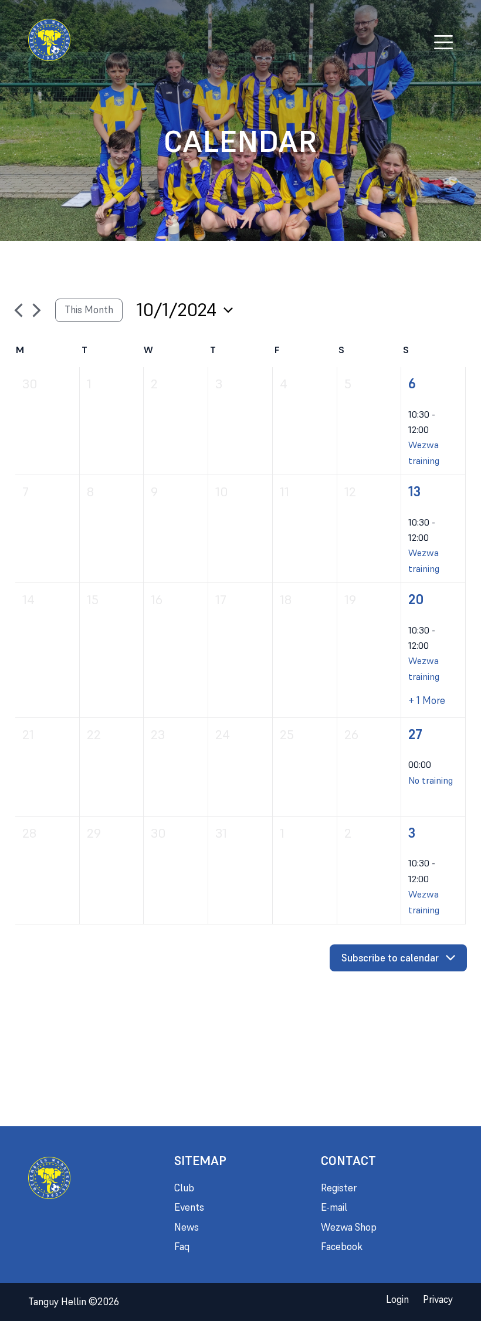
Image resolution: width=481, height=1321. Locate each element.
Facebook (342, 1246)
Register (339, 1187)
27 (415, 734)
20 (416, 599)
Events (189, 1207)
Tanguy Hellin (73, 1301)
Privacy (438, 1299)
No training (430, 780)
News (186, 1227)
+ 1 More (426, 700)
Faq (181, 1246)
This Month (89, 309)
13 (414, 491)
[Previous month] (18, 310)
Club (184, 1187)
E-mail (334, 1207)
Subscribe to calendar (390, 957)
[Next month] (36, 310)
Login (397, 1299)
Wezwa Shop (349, 1227)
